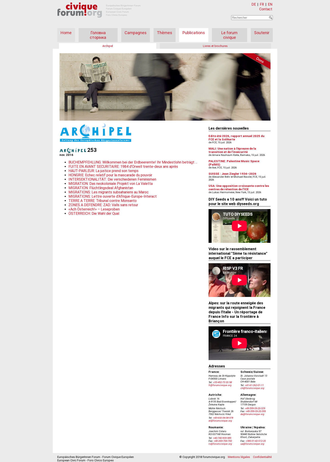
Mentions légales (239, 457)
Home (66, 32)
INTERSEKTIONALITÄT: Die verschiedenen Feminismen (112, 179)
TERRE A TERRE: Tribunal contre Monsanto (102, 201)
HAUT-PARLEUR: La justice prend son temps (103, 171)
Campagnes (136, 32)
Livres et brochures (215, 46)
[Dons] (255, 62)
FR (262, 4)
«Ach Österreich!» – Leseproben (94, 209)
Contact (265, 9)
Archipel (107, 46)
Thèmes (164, 32)
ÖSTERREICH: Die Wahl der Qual (93, 213)
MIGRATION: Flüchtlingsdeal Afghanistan (100, 188)
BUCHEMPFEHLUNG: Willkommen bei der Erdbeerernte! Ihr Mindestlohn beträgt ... (132, 162)
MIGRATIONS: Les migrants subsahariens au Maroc (108, 192)
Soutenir (261, 32)
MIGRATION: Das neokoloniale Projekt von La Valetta (110, 183)
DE (253, 4)
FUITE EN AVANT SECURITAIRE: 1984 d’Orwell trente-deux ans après (123, 166)
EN (270, 4)
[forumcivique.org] (99, 21)
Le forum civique (229, 35)
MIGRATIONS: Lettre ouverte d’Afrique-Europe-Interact (112, 196)
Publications (194, 32)
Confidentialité (262, 457)
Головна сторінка (98, 35)
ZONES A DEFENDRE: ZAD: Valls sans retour (103, 205)
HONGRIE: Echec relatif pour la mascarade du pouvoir (110, 175)
